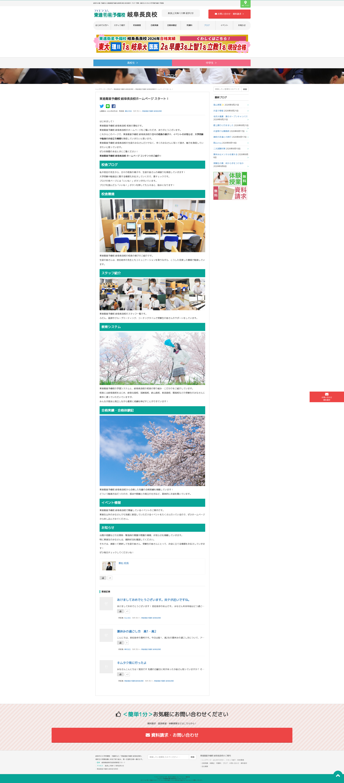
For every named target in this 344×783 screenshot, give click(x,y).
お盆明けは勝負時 (221, 131)
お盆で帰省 (218, 110)
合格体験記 (172, 25)
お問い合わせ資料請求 (327, 398)
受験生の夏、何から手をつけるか (228, 163)
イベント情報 (111, 502)
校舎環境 (137, 25)
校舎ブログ (109, 164)
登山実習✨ (218, 104)
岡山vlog (217, 142)
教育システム (111, 326)
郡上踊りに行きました (223, 125)
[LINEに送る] (108, 107)
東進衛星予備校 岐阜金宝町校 (107, 769)
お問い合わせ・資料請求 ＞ (230, 13)
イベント (224, 25)
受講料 (189, 25)
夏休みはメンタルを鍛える (225, 154)
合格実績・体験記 (208, 763)
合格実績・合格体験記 (117, 410)
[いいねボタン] (103, 578)
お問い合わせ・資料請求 (238, 763)
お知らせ (242, 25)
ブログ (207, 25)
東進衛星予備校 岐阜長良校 (123, 89)
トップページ (100, 89)
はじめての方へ (102, 25)
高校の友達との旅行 (222, 136)
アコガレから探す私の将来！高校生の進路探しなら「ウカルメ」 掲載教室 (172, 777)
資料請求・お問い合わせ (174, 735)
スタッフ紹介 (119, 25)
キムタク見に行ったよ (132, 663)
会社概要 (205, 766)
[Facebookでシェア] (114, 107)
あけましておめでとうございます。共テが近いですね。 (154, 600)
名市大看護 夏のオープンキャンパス (230, 116)
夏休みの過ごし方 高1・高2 (136, 631)
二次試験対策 (219, 148)
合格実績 (154, 25)
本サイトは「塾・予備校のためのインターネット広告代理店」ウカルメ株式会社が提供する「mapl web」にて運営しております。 (172, 780)
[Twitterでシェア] (102, 107)
